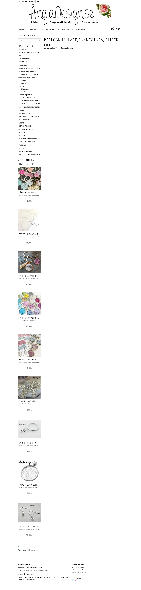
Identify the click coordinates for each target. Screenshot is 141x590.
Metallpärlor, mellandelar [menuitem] (30, 116)
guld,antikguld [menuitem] (24, 89)
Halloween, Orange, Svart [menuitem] (29, 52)
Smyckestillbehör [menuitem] (26, 126)
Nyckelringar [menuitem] (24, 120)
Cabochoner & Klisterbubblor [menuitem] (30, 107)
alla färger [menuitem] (23, 81)
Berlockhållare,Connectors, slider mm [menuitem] (29, 78)
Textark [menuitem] (22, 136)
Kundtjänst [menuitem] (33, 29)
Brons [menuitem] (22, 86)
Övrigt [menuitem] (21, 148)
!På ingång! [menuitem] (23, 62)
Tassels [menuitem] (22, 132)
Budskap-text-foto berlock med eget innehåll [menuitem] (30, 104)
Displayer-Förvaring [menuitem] (27, 142)
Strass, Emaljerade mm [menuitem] (27, 97)
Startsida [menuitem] (21, 29)
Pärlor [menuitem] (21, 123)
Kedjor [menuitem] (21, 110)
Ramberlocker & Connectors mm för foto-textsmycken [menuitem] (30, 74)
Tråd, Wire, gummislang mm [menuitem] (29, 139)
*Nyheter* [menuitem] (23, 49)
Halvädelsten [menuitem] (24, 113)
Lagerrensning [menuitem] (25, 59)
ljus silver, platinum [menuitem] (26, 95)
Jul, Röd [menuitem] (22, 56)
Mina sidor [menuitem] (80, 29)
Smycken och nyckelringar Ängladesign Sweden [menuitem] (30, 154)
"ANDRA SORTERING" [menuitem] (26, 151)
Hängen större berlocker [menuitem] (29, 68)
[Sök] (39, 40)
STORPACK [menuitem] (22, 145)
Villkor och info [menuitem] (48, 29)
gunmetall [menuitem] (23, 92)
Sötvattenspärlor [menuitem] (26, 129)
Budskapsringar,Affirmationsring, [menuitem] (30, 101)
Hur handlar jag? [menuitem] (65, 29)
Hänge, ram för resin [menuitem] (27, 71)
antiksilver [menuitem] (23, 83)
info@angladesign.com (79, 572)
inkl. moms (31, 550)
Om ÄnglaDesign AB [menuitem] (27, 35)
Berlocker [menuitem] (23, 65)
